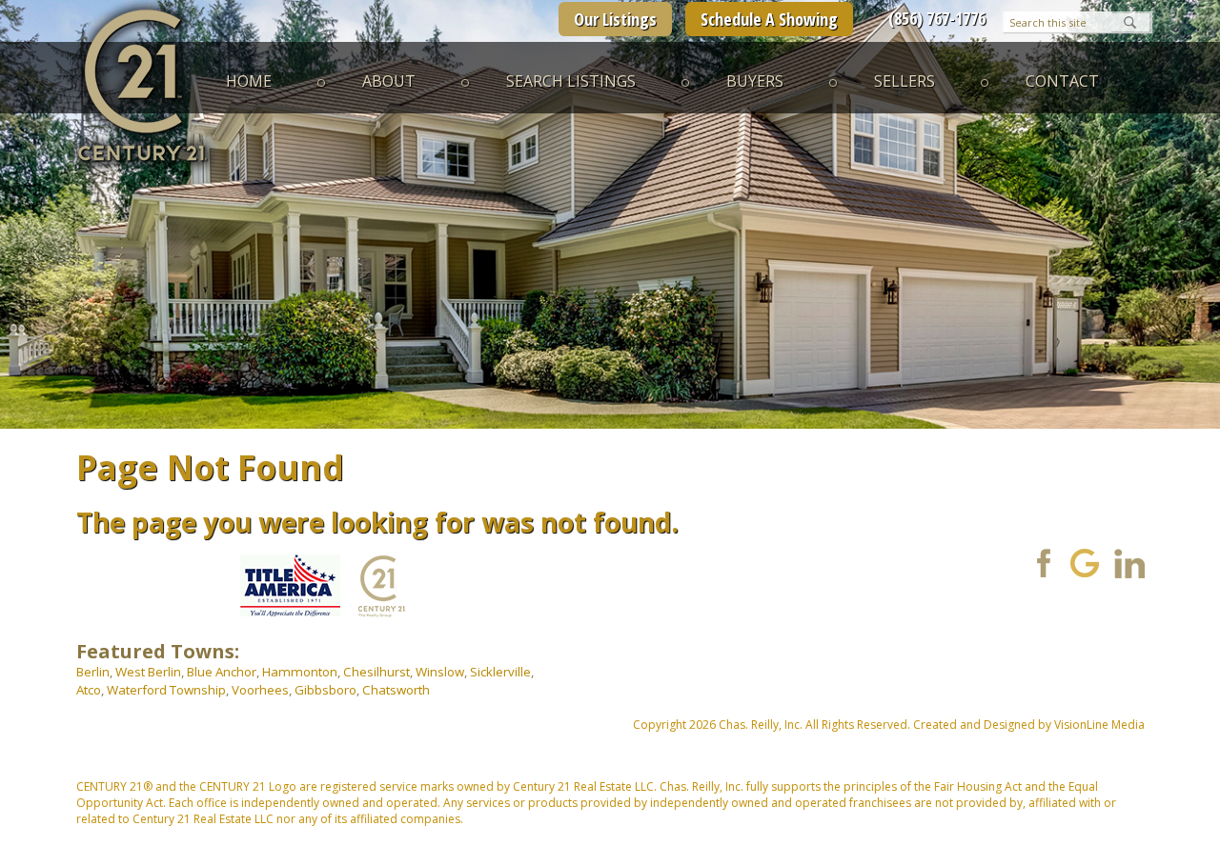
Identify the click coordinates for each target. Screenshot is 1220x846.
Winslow (440, 671)
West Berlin (148, 671)
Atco (88, 689)
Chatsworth (396, 689)
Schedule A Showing (769, 19)
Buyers (754, 80)
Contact (1062, 80)
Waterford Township (166, 689)
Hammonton (299, 671)
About (389, 80)
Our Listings (615, 19)
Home (249, 80)
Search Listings (571, 80)
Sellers (904, 80)
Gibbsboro (325, 689)
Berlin (93, 671)
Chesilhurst (376, 671)
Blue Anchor (221, 671)
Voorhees (260, 689)
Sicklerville (500, 671)
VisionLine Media (1099, 724)
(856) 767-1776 (937, 18)
